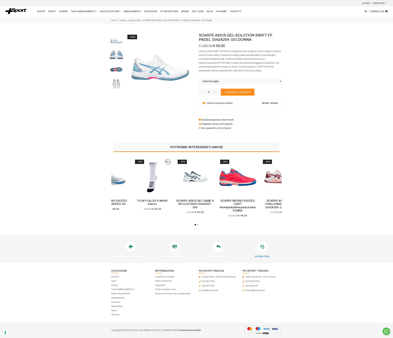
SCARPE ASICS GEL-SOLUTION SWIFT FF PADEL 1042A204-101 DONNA (177, 20)
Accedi (366, 3)
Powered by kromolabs (190, 330)
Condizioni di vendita (164, 277)
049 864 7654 (262, 256)
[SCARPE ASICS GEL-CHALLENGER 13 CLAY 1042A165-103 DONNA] (260, 177)
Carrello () (377, 11)
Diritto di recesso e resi (165, 289)
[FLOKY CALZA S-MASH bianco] (133, 177)
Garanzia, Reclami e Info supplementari (172, 294)
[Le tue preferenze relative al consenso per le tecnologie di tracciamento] (5, 333)
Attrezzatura (169, 11)
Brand (185, 11)
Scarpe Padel (134, 20)
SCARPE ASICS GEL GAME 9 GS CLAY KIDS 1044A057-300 (175, 204)
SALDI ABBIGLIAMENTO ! (83, 11)
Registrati (379, 3)
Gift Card (198, 11)
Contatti (235, 11)
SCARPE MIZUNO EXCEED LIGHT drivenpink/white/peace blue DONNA (218, 205)
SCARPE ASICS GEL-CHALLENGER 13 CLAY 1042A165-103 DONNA (260, 204)
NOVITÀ (41, 11)
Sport (52, 11)
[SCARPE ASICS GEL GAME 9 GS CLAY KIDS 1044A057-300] (175, 177)
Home (114, 20)
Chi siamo (221, 11)
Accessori (150, 11)
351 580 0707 (252, 286)
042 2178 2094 (253, 281)
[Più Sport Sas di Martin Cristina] (15, 11)
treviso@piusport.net (255, 290)
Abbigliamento (132, 11)
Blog (210, 11)
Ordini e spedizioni (163, 281)
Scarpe (63, 11)
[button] (195, 224)
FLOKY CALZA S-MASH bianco (133, 202)
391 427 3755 (208, 286)
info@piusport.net (210, 290)
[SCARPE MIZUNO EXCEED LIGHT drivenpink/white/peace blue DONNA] (218, 177)
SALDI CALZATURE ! (109, 11)
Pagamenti (160, 285)
